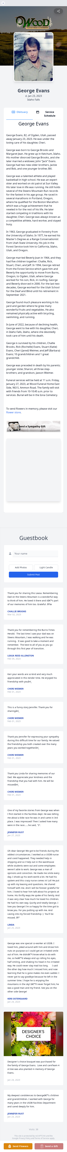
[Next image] (60, 1034)
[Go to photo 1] (32, 1054)
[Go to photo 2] (34, 1054)
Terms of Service (42, 1138)
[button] (33, 1034)
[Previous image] (7, 1034)
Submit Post (33, 574)
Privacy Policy (25, 1138)
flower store (13, 412)
